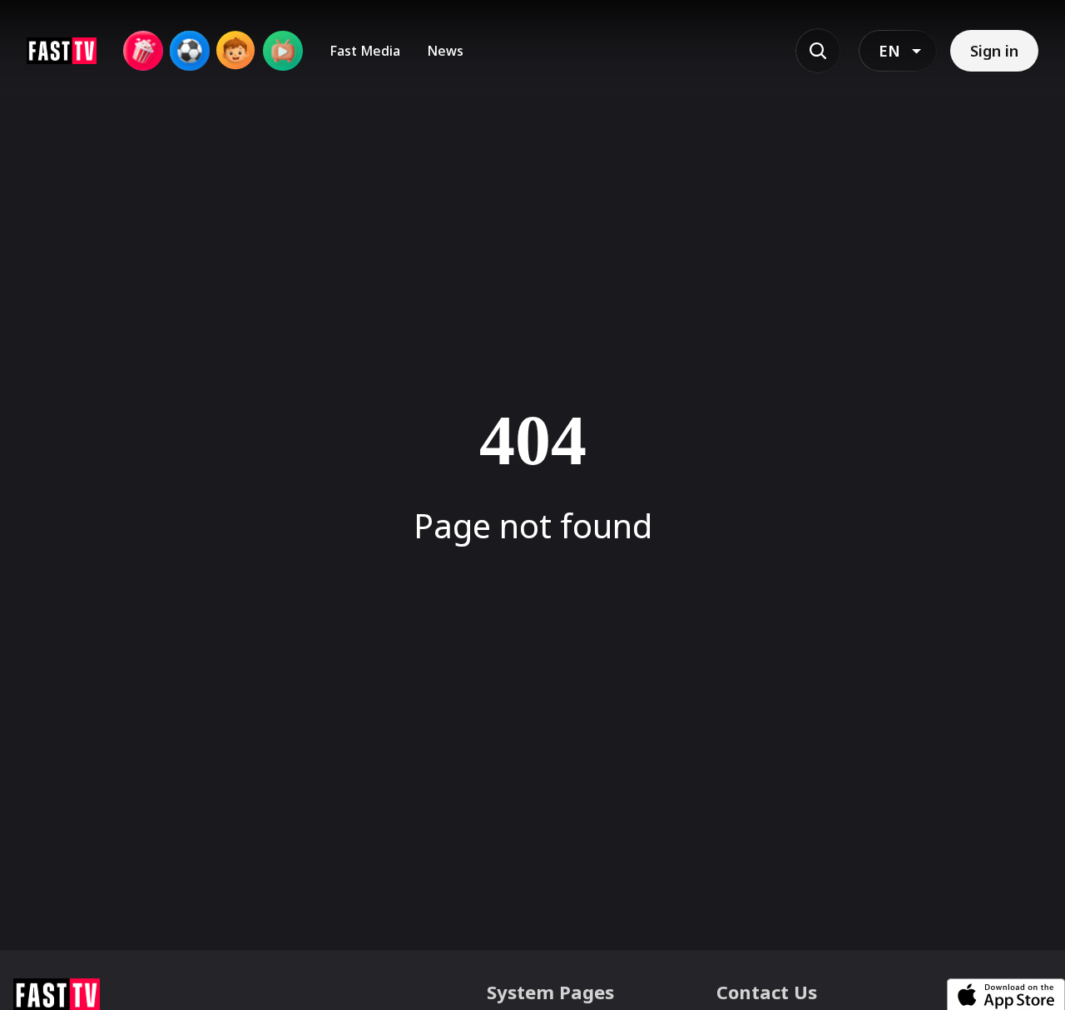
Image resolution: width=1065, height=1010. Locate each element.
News (445, 51)
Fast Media (364, 51)
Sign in (994, 51)
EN (889, 51)
